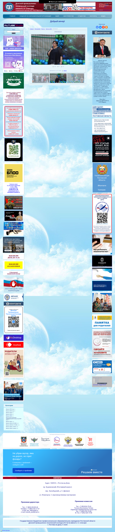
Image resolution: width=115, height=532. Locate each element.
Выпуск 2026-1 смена (11, 426)
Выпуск (43, 28)
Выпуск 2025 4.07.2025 (11, 423)
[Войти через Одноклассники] (106, 27)
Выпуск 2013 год (10, 409)
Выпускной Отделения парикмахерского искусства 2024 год (13, 418)
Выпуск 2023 (9, 415)
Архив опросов (102, 384)
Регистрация (106, 9)
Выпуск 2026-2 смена (11, 428)
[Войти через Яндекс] (103, 27)
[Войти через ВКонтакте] (100, 27)
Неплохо (97, 381)
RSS (105, 6)
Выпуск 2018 (9, 412)
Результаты (95, 384)
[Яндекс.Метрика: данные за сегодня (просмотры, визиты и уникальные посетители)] (5, 530)
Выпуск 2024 (9, 421)
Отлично (97, 379)
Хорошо (97, 380)
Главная (32, 28)
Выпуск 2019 (9, 414)
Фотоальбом (37, 28)
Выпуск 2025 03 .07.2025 (11, 424)
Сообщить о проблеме (23, 470)
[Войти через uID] (97, 27)
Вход (111, 9)
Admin (65, 70)
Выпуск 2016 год (10, 410)
